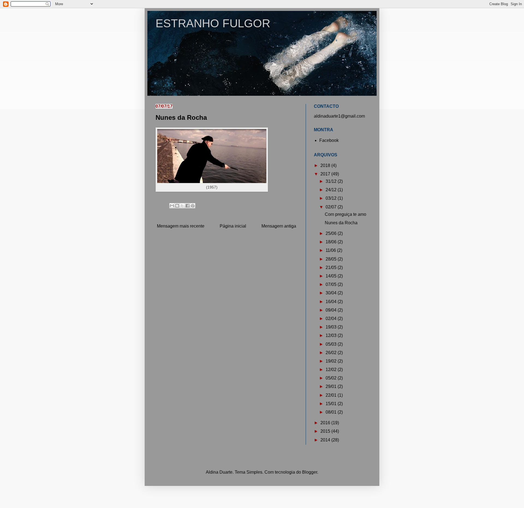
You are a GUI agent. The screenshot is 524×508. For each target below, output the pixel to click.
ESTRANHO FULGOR (213, 23)
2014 (325, 440)
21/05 (332, 267)
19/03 (332, 327)
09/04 (332, 310)
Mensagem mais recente (180, 226)
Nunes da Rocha (341, 222)
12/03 (332, 335)
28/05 (332, 259)
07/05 (332, 284)
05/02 (332, 378)
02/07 (332, 207)
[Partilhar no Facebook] (187, 205)
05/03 (332, 344)
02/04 (332, 318)
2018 (325, 165)
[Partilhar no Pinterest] (192, 205)
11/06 (331, 250)
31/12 (332, 181)
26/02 (332, 352)
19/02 (332, 361)
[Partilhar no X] (182, 205)
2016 (325, 422)
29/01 (332, 386)
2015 (325, 431)
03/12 (332, 198)
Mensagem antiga (278, 226)
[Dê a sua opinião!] (177, 205)
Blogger (309, 472)
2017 (325, 174)
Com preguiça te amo (345, 214)
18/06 (332, 242)
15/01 (332, 403)
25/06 (332, 233)
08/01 (332, 412)
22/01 (332, 395)
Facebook (329, 140)
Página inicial (233, 226)
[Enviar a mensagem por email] (172, 205)
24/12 (332, 189)
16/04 (332, 301)
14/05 (332, 276)
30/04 (332, 293)
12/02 (332, 369)
